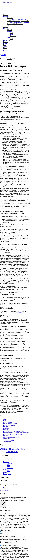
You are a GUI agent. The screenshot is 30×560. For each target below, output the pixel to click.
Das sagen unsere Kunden (10, 423)
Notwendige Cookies (7, 532)
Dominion (5, 448)
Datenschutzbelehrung (9, 425)
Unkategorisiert (7, 474)
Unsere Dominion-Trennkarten (11, 437)
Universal (5, 472)
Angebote (9, 463)
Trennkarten (12, 451)
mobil (20, 448)
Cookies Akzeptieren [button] (18, 500)
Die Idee (5, 426)
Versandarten (6, 438)
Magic (5, 469)
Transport (3, 452)
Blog (4, 420)
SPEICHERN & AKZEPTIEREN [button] (9, 559)
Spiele (8, 466)
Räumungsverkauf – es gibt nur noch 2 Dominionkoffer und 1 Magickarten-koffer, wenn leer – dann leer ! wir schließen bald (16, 432)
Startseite (9, 59)
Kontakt (5, 429)
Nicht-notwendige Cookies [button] (7, 544)
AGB (3, 54)
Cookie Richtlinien (8, 422)
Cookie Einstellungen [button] (6, 500)
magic (16, 449)
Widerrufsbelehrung (18, 312)
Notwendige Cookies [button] (5, 530)
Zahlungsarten (7, 441)
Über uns (5, 435)
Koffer (12, 449)
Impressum (6, 428)
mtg (24, 449)
